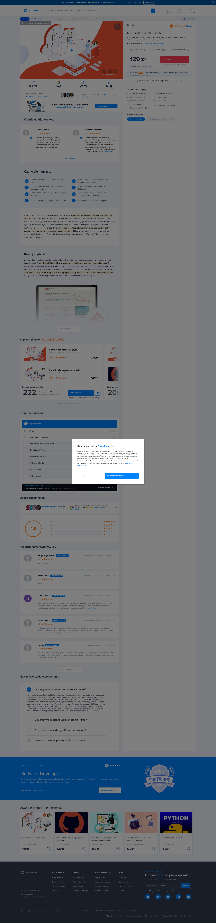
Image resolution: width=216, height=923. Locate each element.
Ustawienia (82, 476)
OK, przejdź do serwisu (116, 476)
